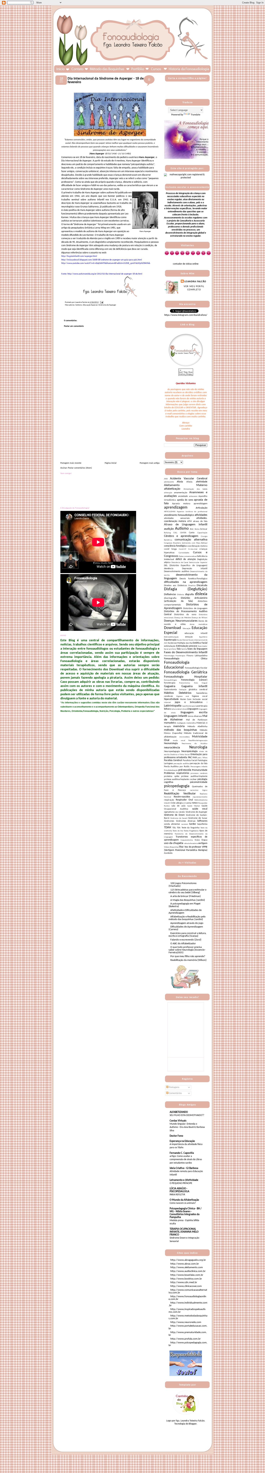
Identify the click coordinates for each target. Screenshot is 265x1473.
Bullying (167, 533)
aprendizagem (175, 507)
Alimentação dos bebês (195, 489)
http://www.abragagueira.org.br (188, 1260)
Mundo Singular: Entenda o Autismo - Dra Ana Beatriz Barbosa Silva (187, 1127)
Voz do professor (192, 847)
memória (179, 726)
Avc (192, 529)
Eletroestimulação (171, 637)
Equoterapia (170, 640)
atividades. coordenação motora (185, 520)
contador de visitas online (185, 264)
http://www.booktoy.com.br (186, 1279)
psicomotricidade (198, 782)
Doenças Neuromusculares (181, 620)
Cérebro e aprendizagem (181, 536)
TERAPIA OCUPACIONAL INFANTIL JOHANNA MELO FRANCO (184, 1232)
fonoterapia (169, 683)
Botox (197, 529)
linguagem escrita (194, 712)
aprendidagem (200, 504)
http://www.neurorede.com (185, 1322)
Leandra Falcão (195, 281)
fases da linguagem (197, 649)
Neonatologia (171, 743)
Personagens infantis (199, 767)
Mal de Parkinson (196, 720)
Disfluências (170, 594)
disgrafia (189, 594)
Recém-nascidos (182, 796)
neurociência (172, 747)
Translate (195, 114)
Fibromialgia (169, 656)
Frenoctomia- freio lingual (193, 683)
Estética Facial (200, 643)
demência (168, 569)
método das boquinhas (180, 729)
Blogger (192, 1424)
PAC (190, 757)
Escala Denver (182, 640)
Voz (181, 846)
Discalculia (202, 585)
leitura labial (176, 709)
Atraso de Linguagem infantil (185, 524)
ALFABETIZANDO (179, 1112)
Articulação (201, 508)
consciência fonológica (175, 546)
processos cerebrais (199, 773)
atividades (201, 514)
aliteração (168, 493)
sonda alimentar (172, 824)
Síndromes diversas (186, 821)
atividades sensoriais (177, 518)
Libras (184, 709)
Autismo (78, 305)
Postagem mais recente (70, 463)
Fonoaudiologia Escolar (196, 668)
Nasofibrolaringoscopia (197, 741)
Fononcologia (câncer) (194, 680)
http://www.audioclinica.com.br (188, 1271)
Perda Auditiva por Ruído (176, 767)
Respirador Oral (184, 800)
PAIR (195, 758)
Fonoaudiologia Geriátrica (185, 672)
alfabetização (172, 488)
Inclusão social (200, 699)
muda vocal (179, 741)
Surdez (192, 824)
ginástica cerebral (198, 690)
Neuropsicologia (189, 751)
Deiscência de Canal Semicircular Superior (189, 563)
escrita (189, 643)
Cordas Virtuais (178, 1121)
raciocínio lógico (198, 790)
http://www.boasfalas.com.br (186, 1275)
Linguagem (192, 709)
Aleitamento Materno (185, 485)
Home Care (185, 699)
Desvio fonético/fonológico (193, 579)
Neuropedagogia (172, 751)
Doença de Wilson (199, 618)
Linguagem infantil (175, 716)
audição (169, 528)
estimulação (169, 646)
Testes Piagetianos (191, 831)
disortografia (170, 598)
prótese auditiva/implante (194, 776)
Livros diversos (195, 716)
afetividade (201, 481)
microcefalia (184, 737)
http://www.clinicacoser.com (186, 1286)
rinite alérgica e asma (180, 803)
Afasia (180, 481)
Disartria (191, 586)
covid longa (170, 549)
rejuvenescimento (200, 797)
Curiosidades (184, 553)
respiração (169, 800)
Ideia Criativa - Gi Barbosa (184, 1168)
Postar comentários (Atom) (80, 468)
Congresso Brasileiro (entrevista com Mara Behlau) (185, 543)
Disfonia (180, 595)
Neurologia (198, 747)
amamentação (180, 493)
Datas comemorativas (187, 556)
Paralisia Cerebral (173, 760)
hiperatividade (171, 699)
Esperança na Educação (182, 1141)
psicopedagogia (176, 786)
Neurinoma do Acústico (194, 744)
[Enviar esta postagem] (101, 302)
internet (167, 702)
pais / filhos (202, 758)
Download (172, 628)
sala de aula (178, 806)
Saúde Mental (193, 806)
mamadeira (170, 723)
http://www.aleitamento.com (186, 1267)
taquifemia (202, 824)
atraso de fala (200, 521)
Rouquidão (202, 803)
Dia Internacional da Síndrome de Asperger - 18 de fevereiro (106, 80)
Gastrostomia (170, 690)
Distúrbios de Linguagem (195, 608)
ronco (195, 803)
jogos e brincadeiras (188, 702)
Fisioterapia (180, 656)
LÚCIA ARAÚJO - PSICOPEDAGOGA (179, 1190)
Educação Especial (90, 305)
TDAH (167, 827)
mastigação (181, 723)
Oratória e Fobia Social (180, 755)
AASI (166, 479)
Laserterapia (201, 706)
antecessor (193, 496)
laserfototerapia (188, 706)
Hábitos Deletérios (177, 692)
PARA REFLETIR (177, 1194)
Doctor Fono (176, 1136)
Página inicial (110, 463)
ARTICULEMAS (169, 512)
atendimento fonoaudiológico (179, 515)
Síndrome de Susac (197, 818)
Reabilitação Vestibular (180, 793)
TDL (174, 828)
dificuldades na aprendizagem (185, 582)
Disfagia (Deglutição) (185, 589)
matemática (191, 723)
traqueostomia (187, 840)
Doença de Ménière (182, 618)
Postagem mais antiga (150, 463)
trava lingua (201, 840)
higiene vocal (199, 696)
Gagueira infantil (194, 686)
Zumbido (168, 853)
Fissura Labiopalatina (197, 656)
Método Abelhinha (197, 726)
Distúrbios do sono (185, 615)
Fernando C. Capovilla (182, 1153)
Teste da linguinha (191, 828)
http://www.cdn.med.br (183, 1282)
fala (179, 649)
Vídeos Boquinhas (171, 847)
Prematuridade (199, 770)
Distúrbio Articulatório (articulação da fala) (185, 600)
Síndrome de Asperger (107, 305)
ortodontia (181, 757)
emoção (189, 637)
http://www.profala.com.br (185, 1339)
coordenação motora (197, 546)
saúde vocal (199, 809)
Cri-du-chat (192, 549)
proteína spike (171, 776)
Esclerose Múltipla (176, 643)
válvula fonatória (191, 844)
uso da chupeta (173, 843)
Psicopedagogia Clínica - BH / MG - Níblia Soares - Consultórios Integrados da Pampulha (186, 1213)
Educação (187, 629)
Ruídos (167, 806)
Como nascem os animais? (183, 1203)
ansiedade (183, 496)
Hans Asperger (146, 157)
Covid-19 (182, 549)
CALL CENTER (179, 533)
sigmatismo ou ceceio (174, 812)
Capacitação (202, 533)
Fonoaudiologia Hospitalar (185, 676)
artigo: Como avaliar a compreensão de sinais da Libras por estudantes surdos (186, 1159)
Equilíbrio (203, 637)
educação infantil (196, 633)
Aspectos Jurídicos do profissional (192, 512)
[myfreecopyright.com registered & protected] (185, 177)
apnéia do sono (185, 500)
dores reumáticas (198, 624)
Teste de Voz (178, 831)
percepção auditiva (181, 764)
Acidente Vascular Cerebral (188, 478)
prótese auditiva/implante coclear (180, 779)
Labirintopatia (172, 705)
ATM (189, 521)
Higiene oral (182, 696)
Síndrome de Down (174, 815)
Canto (192, 533)
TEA (178, 828)
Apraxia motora (181, 504)
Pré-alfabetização (171, 770)
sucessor (184, 824)
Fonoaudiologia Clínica (185, 658)
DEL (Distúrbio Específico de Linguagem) (185, 565)
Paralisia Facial (190, 760)
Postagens (173, 1087)
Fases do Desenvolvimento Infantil (185, 652)
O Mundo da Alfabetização (184, 1200)
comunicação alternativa (191, 539)
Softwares (202, 821)
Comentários (175, 1093)
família (184, 649)
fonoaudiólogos (170, 680)
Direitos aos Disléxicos (175, 585)
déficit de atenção (186, 559)
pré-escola (184, 769)
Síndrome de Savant (178, 818)
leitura (167, 709)
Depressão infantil (194, 569)
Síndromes (169, 821)
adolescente (169, 482)
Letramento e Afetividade (184, 1180)
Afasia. (189, 482)
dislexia (201, 594)
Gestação (182, 690)
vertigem (202, 843)
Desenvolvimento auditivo (176, 571)
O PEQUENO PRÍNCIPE (181, 1183)
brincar (203, 529)
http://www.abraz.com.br (184, 1264)
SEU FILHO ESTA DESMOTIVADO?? (187, 1115)
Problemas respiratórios (176, 773)
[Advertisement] (87, 436)
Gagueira (169, 686)
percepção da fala (198, 763)
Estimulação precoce (186, 646)
